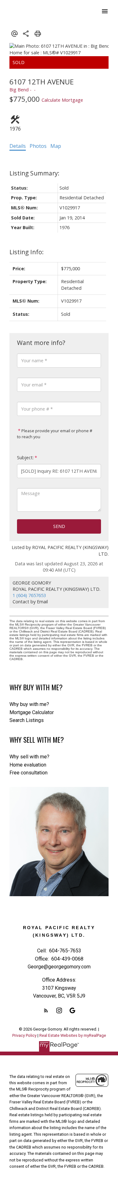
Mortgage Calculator (31, 712)
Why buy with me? (29, 704)
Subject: (25, 457)
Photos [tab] (38, 146)
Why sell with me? (29, 757)
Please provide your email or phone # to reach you (54, 434)
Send (59, 526)
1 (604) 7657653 (29, 595)
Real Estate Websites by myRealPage (72, 1035)
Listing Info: (26, 252)
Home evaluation (27, 765)
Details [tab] (17, 146)
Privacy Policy (24, 1035)
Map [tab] (55, 146)
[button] (46, 1010)
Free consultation (28, 773)
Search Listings (26, 720)
